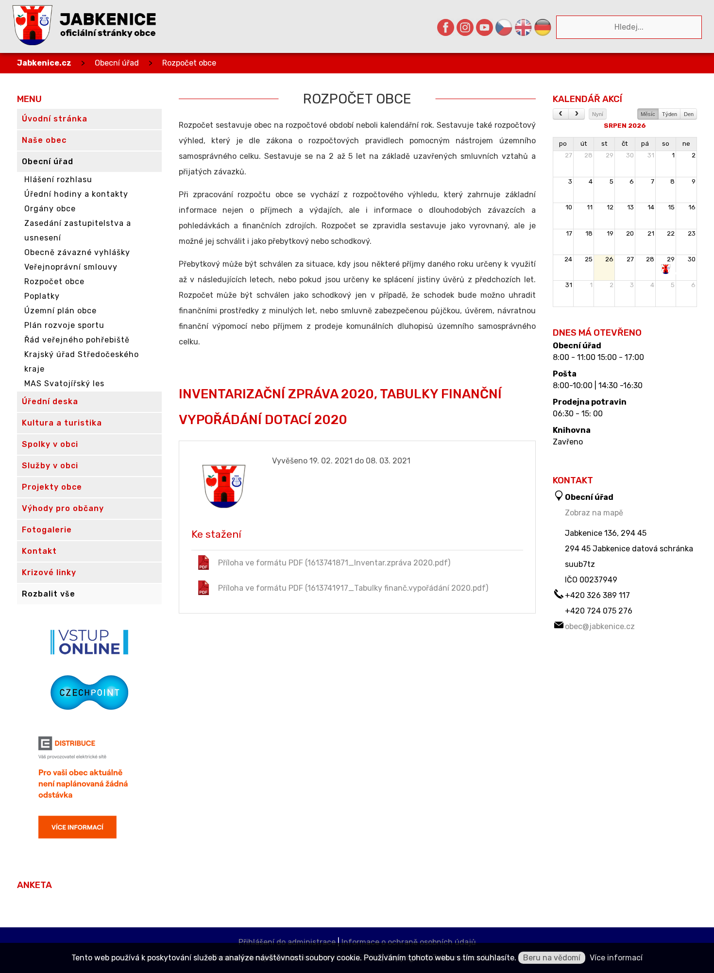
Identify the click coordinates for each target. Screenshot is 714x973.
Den (689, 114)
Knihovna (572, 430)
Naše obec (44, 140)
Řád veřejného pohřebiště (77, 339)
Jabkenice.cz (44, 63)
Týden (669, 114)
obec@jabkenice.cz (600, 626)
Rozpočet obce (189, 63)
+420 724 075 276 (598, 610)
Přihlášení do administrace (287, 942)
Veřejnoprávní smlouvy (71, 267)
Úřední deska (50, 401)
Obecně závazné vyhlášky (77, 252)
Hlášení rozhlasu (58, 179)
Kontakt (39, 551)
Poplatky (42, 296)
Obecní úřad (117, 63)
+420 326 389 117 (597, 595)
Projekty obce (52, 487)
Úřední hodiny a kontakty (76, 194)
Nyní (597, 114)
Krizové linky (49, 572)
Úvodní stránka (54, 118)
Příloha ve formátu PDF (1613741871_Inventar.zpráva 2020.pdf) (334, 562)
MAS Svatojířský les (64, 383)
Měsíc (648, 114)
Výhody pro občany (63, 508)
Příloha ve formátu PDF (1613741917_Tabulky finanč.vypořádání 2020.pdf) (353, 588)
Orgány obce (50, 208)
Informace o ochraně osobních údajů (408, 942)
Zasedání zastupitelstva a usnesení (77, 230)
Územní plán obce (60, 310)
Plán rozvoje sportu (64, 325)
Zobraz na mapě (594, 512)
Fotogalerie (47, 529)
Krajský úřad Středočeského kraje (81, 362)
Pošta (565, 374)
